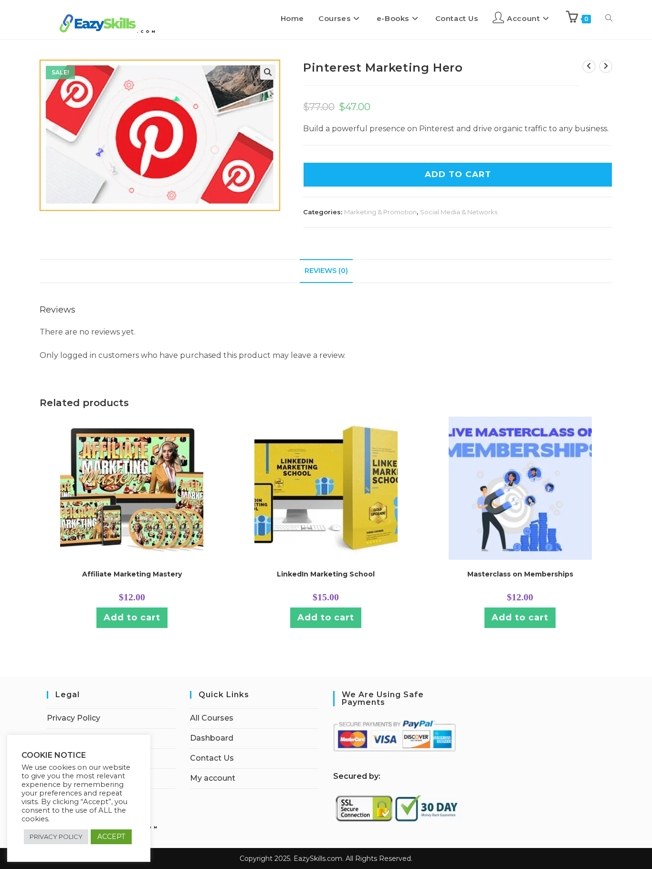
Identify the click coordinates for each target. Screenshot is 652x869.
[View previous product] (589, 66)
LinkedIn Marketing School (326, 574)
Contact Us (212, 758)
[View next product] (605, 66)
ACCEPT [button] (111, 836)
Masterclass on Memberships (520, 574)
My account (212, 778)
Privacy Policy (73, 717)
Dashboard (211, 738)
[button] (267, 72)
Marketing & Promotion (380, 212)
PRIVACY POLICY (56, 836)
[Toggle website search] (609, 18)
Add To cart (458, 174)
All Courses (211, 717)
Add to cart (132, 617)
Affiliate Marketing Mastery (132, 574)
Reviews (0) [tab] (326, 270)
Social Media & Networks (458, 212)
